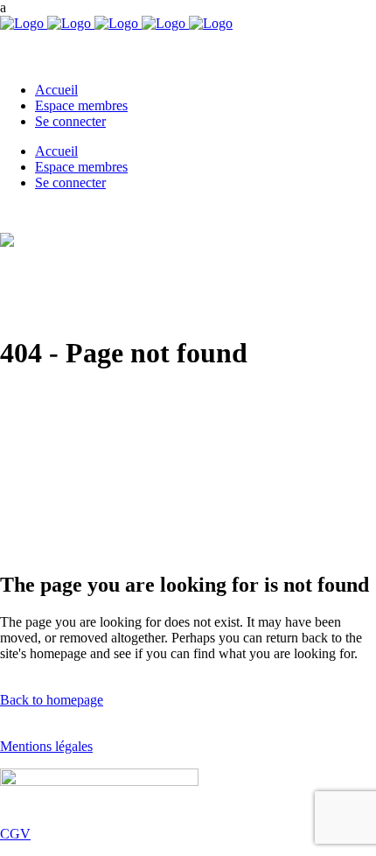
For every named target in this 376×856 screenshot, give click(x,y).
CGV (15, 833)
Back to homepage (51, 699)
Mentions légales (46, 746)
